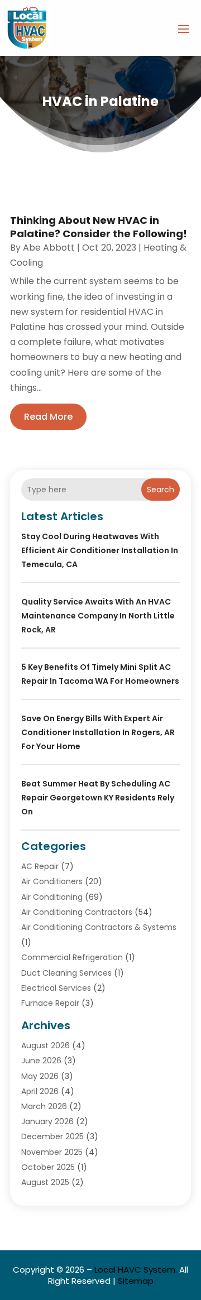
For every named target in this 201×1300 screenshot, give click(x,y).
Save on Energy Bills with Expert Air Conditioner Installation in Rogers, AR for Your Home (98, 732)
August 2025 (45, 1182)
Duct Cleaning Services (66, 972)
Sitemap (136, 1281)
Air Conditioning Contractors (76, 912)
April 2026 (40, 1091)
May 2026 (40, 1076)
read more (48, 416)
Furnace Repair (50, 1003)
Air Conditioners (52, 881)
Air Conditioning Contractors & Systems (98, 927)
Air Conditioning (52, 897)
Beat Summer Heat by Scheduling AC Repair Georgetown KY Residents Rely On (97, 797)
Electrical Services (56, 988)
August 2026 (45, 1045)
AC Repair (40, 866)
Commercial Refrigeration (72, 957)
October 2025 (48, 1167)
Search (160, 489)
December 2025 (52, 1136)
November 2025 (52, 1152)
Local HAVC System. (135, 1269)
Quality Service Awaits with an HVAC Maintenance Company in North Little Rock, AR (98, 615)
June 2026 (41, 1060)
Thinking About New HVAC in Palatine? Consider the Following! (98, 226)
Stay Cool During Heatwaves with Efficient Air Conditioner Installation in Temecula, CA (99, 550)
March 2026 (44, 1106)
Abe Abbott (49, 247)
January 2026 (47, 1121)
